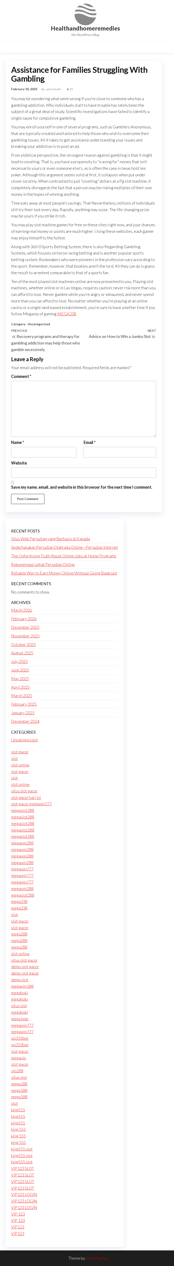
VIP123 (17, 1226)
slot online (20, 764)
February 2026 (24, 618)
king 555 (18, 1129)
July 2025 (19, 661)
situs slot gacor (24, 790)
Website (19, 462)
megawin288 (22, 842)
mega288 (19, 933)
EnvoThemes (97, 1258)
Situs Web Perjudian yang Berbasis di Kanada (50, 538)
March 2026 (21, 610)
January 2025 (22, 712)
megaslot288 (22, 810)
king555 (18, 1109)
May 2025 (20, 678)
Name (17, 442)
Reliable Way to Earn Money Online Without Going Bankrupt (64, 573)
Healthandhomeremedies (85, 28)
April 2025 (20, 687)
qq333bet (20, 1038)
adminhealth (54, 89)
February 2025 (24, 704)
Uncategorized (39, 324)
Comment (21, 376)
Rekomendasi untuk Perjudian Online (43, 564)
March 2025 (21, 695)
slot (14, 758)
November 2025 (25, 635)
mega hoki (20, 1018)
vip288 (17, 1070)
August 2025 (22, 652)
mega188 (19, 1083)
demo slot (19, 979)
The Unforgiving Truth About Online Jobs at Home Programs (63, 555)
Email (90, 442)
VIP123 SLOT (22, 1168)
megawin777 (22, 868)
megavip (18, 1057)
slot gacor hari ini (26, 797)
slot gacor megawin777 (31, 803)
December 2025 (25, 627)
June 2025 (20, 669)
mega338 (19, 901)
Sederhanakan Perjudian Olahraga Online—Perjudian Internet (64, 547)
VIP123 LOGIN (24, 1194)
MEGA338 (66, 313)
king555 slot (22, 1148)
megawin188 (22, 986)
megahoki (19, 992)
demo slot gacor (25, 966)
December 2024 (25, 721)
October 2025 (23, 644)
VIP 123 (18, 1214)
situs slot (19, 1005)
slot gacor (20, 751)
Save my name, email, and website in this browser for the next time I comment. (81, 487)
